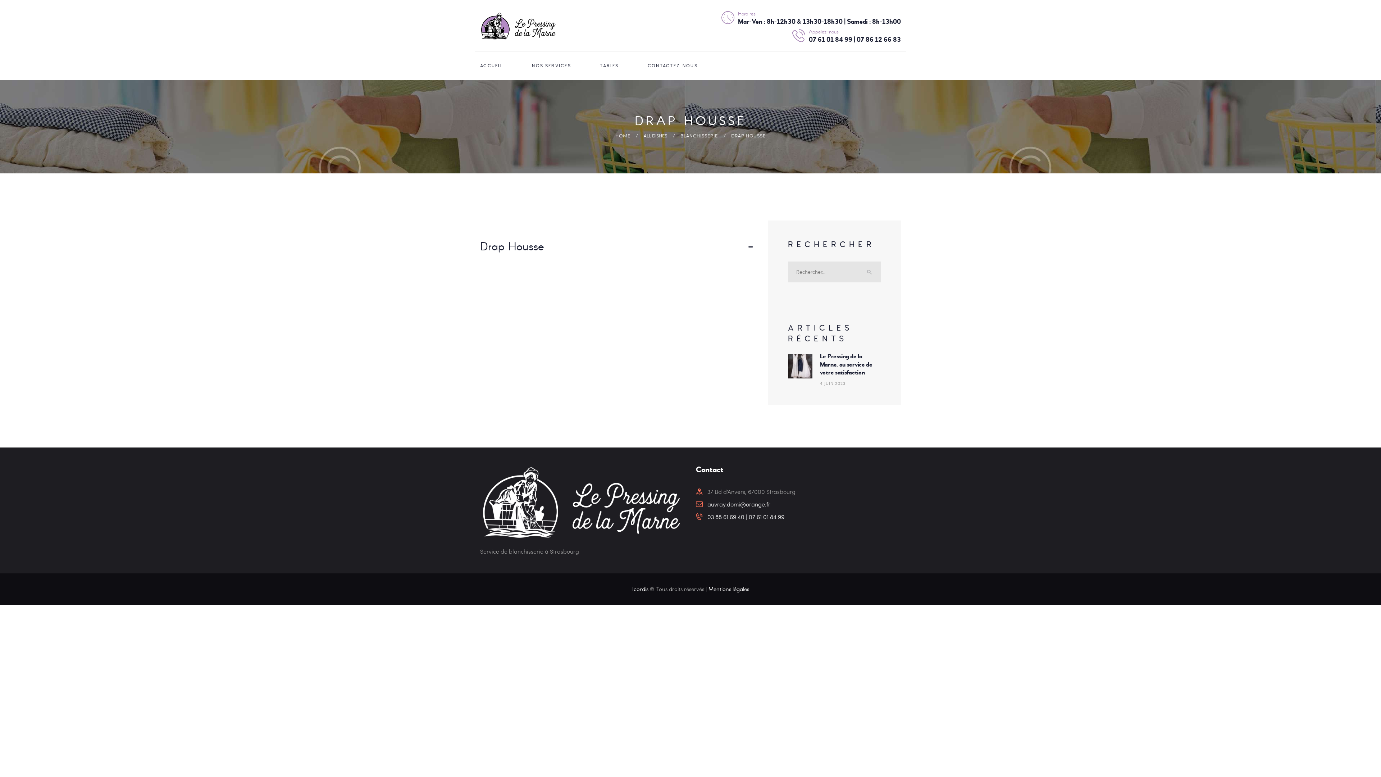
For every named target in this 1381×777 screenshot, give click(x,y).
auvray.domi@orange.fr (738, 504)
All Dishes (655, 135)
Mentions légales (728, 588)
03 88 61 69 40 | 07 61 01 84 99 (745, 517)
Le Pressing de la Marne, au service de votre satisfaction (846, 364)
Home (622, 135)
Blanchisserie (699, 135)
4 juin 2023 (833, 383)
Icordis (641, 588)
